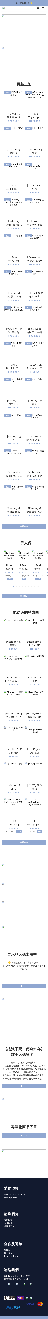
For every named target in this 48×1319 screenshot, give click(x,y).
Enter (24, 986)
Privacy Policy (12, 1256)
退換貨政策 (9, 1226)
